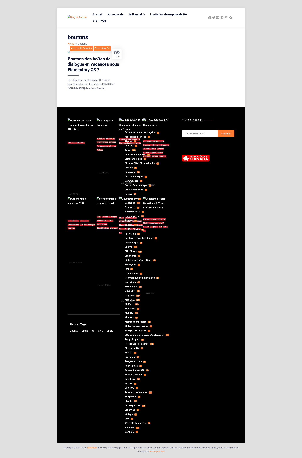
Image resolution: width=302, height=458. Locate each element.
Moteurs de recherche (138, 326)
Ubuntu (130, 401)
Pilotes (130, 352)
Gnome (131, 247)
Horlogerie (132, 264)
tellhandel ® (137, 14)
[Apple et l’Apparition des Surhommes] (82, 206)
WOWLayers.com (157, 451)
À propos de (115, 14)
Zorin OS (131, 432)
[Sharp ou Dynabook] (108, 126)
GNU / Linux (73, 143)
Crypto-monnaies (135, 189)
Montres (131, 317)
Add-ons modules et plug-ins (142, 132)
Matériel (81, 143)
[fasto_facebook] (210, 17)
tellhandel (92, 447)
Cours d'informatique (138, 185)
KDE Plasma (133, 286)
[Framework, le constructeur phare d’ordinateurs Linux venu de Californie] (82, 128)
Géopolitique (133, 242)
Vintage (100, 150)
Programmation (135, 361)
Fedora (131, 225)
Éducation (101, 139)
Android (131, 145)
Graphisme (132, 255)
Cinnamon (132, 172)
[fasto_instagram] (226, 17)
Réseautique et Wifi (136, 370)
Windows (131, 427)
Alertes (130, 141)
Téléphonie (132, 396)
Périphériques (134, 339)
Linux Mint (132, 291)
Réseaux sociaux (135, 374)
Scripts (130, 383)
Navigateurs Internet (137, 330)
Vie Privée (99, 20)
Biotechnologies (135, 159)
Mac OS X (132, 300)
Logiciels (132, 295)
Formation (132, 233)
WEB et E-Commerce (137, 423)
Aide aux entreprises (137, 137)
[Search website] (231, 17)
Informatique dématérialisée (141, 277)
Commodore (133, 181)
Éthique (76, 221)
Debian (130, 194)
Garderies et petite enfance (140, 238)
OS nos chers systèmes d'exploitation (146, 335)
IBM (81, 225)
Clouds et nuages (109, 217)
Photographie (134, 348)
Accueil (98, 14)
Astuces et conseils (137, 154)
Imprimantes (133, 273)
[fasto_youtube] (218, 17)
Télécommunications (138, 392)
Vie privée (131, 410)
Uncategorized (135, 405)
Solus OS (131, 388)
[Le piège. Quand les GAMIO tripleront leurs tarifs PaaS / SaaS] (108, 204)
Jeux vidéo (132, 282)
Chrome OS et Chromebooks (141, 163)
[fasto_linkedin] (222, 17)
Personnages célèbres (106, 146)
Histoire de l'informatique (140, 260)
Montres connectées (137, 322)
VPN (129, 418)
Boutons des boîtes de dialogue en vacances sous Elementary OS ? (93, 64)
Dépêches (132, 203)
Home (71, 43)
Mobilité (131, 313)
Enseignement (134, 216)
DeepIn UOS (132, 198)
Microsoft (114, 228)
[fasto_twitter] (214, 17)
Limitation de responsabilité (168, 14)
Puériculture (133, 366)
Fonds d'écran (134, 229)
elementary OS (134, 211)
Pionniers (131, 357)
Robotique (132, 379)
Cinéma (130, 167)
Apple (70, 221)
